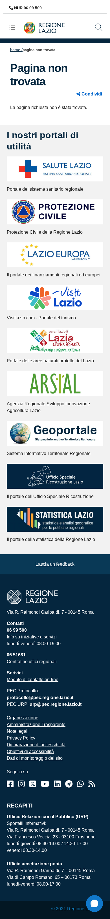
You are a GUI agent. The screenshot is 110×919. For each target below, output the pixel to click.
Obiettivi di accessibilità (30, 751)
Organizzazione (22, 717)
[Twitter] (32, 784)
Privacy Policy (21, 738)
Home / (16, 49)
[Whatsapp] (80, 784)
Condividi (91, 94)
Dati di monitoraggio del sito (35, 758)
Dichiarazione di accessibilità (36, 744)
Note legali (17, 731)
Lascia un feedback (55, 564)
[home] (46, 27)
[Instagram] (21, 784)
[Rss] (91, 784)
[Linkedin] (57, 784)
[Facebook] (10, 784)
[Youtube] (45, 784)
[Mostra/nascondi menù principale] (15, 27)
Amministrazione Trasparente (36, 724)
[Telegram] (68, 784)
